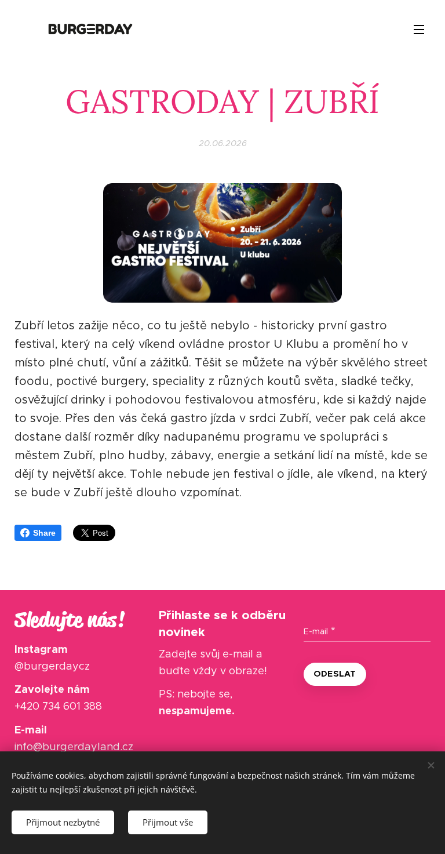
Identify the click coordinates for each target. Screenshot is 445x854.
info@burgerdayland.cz (73, 746)
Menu (419, 29)
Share (44, 532)
